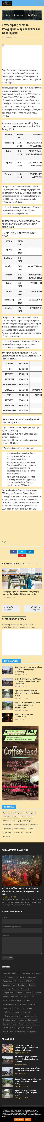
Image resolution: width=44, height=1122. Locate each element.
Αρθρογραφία (18, 813)
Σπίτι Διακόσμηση (9, 1020)
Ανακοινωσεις (28, 973)
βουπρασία (19, 981)
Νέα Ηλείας (7, 825)
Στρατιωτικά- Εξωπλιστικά (23, 832)
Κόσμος (5, 997)
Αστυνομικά (30, 813)
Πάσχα (16, 1008)
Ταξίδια (13, 1024)
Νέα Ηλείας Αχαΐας (20, 825)
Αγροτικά (6, 813)
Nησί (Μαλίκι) (20, 1032)
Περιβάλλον (7, 1012)
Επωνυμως (25, 989)
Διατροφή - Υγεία (9, 985)
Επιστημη (6, 989)
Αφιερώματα (7, 981)
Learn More (19, 1119)
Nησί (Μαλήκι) (8, 1032)
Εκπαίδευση (19, 15)
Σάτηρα (34, 1016)
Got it (27, 1119)
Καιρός (19, 993)
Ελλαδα (16, 817)
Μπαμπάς (24, 997)
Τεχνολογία (7, 836)
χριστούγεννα (8, 1028)
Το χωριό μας (34, 1024)
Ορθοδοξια (7, 828)
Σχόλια (5, 1024)
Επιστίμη (15, 989)
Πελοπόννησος (19, 828)
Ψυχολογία (20, 1028)
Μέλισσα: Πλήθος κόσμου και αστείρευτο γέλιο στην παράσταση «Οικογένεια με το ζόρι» (20, 891)
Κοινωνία (6, 821)
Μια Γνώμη (14, 997)
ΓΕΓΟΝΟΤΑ (7, 817)
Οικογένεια (23, 1004)
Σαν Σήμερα (25, 1016)
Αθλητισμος (16, 973)
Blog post (7, 610)
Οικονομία (34, 825)
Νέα (32, 997)
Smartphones (32, 1032)
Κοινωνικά (37, 993)
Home (8, 15)
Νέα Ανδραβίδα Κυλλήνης (21, 821)
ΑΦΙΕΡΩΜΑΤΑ (32, 977)
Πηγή (4, 542)
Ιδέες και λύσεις (27, 817)
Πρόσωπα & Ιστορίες (10, 1016)
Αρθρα (38, 973)
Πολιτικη (31, 828)
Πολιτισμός (7, 832)
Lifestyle (29, 1028)
